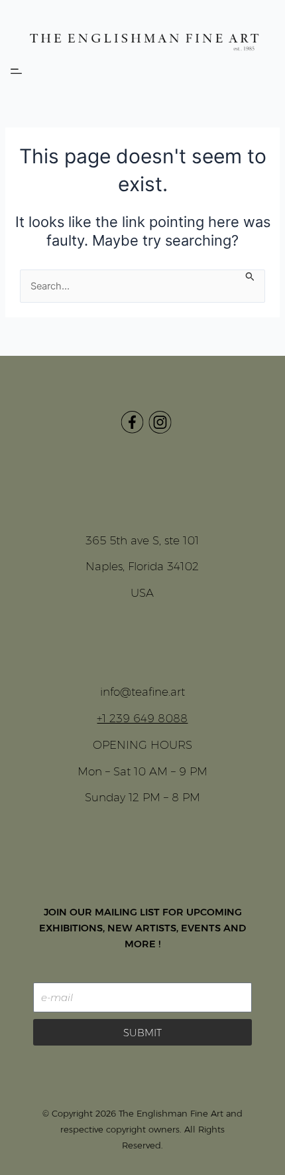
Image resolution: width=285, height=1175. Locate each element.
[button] (16, 71)
